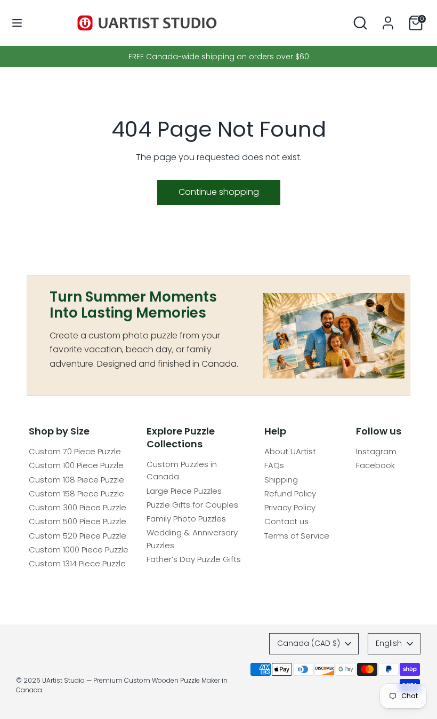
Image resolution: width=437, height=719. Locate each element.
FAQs (274, 465)
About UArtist (290, 451)
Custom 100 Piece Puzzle (76, 465)
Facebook (375, 465)
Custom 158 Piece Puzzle (76, 493)
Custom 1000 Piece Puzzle (78, 549)
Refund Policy (290, 493)
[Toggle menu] (17, 23)
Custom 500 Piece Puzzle (77, 521)
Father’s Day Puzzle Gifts (194, 559)
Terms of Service (296, 535)
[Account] (388, 18)
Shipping (281, 479)
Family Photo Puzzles (186, 518)
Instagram (376, 451)
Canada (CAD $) (308, 643)
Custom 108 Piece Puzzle (76, 479)
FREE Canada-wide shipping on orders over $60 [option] (218, 56)
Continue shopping (219, 192)
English (389, 643)
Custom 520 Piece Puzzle (77, 535)
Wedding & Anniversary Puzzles (192, 538)
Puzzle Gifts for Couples (192, 504)
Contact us (286, 521)
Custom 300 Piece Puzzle (77, 507)
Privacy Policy (289, 507)
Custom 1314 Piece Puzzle (77, 563)
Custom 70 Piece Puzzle (75, 451)
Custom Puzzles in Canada (182, 470)
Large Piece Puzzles (184, 490)
